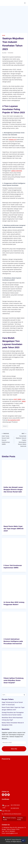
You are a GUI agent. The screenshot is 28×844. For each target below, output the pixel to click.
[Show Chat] (23, 840)
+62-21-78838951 (10, 831)
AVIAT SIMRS (17, 399)
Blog (3, 35)
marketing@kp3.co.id (12, 833)
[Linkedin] (8, 794)
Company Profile (20, 818)
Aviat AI (5, 426)
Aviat (5, 52)
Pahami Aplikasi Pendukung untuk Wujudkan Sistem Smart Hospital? (13, 680)
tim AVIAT (14, 420)
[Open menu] (24, 3)
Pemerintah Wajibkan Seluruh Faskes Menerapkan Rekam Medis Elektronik (21, 440)
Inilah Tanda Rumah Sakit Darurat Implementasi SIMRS (6, 439)
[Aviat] (4, 3)
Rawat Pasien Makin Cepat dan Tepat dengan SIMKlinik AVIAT (13, 529)
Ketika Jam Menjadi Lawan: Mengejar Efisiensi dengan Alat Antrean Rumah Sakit (13, 489)
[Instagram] (6, 794)
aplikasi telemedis (16, 170)
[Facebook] (3, 794)
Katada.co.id (12, 139)
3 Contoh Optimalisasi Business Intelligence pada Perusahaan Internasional (13, 641)
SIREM (23, 401)
